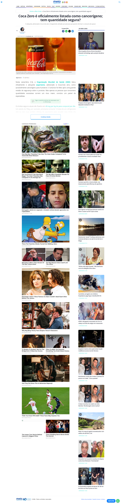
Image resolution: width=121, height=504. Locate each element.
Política (43, 6)
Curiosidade (37, 6)
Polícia (49, 6)
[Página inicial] (57, 2)
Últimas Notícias (100, 6)
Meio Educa (91, 6)
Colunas (70, 6)
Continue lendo (45, 117)
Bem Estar (84, 6)
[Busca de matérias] (119, 2)
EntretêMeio (29, 6)
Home (17, 6)
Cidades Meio (77, 6)
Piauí (53, 6)
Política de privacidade (86, 499)
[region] (91, 71)
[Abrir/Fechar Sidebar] (1, 2)
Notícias (23, 6)
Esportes (58, 6)
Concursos (64, 6)
